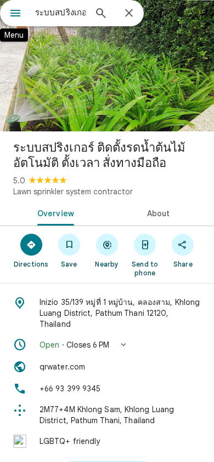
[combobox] (60, 12)
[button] (107, 345)
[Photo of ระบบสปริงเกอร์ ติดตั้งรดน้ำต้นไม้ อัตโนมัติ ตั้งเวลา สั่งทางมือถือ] (107, 65)
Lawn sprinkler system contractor (73, 192)
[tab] (53, 212)
